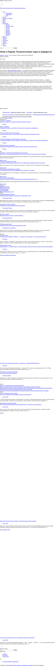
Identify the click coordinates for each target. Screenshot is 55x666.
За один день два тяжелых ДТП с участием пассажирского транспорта (17, 637)
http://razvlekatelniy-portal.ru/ (14, 70)
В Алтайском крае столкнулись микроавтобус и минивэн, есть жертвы (17, 170)
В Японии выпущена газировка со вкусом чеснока (12, 205)
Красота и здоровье (7, 18)
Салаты (7, 28)
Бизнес (4, 17)
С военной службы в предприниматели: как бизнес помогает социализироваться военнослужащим (24, 390)
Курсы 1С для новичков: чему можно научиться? (12, 385)
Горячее (8, 24)
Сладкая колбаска (4, 189)
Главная (5, 654)
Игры (4, 19)
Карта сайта (6, 656)
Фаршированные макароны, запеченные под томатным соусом (15, 195)
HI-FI (4, 21)
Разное (4, 45)
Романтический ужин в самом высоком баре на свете (13, 225)
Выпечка (8, 32)
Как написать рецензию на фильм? (8, 373)
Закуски (8, 30)
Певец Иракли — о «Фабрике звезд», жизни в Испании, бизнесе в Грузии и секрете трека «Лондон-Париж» (26, 246)
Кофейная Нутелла (4, 186)
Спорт (4, 41)
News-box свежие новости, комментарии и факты (21, 665)
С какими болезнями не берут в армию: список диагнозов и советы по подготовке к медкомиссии (24, 140)
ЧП (3, 44)
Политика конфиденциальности (11, 661)
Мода (4, 22)
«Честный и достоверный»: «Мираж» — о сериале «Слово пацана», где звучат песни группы (23, 236)
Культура (5, 37)
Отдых (4, 39)
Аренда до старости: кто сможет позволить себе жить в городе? (15, 121)
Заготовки (8, 33)
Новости (5, 43)
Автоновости (9, 13)
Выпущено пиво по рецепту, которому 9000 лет (11, 215)
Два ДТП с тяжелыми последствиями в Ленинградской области (15, 394)
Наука (4, 36)
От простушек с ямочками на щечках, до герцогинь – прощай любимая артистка (19, 363)
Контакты (5, 655)
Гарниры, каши (9, 26)
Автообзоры (9, 14)
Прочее (7, 35)
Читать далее (3, 160)
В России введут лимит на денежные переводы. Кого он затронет (16, 389)
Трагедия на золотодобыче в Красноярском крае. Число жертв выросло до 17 (19, 179)
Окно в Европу (9, 118)
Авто (4, 11)
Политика (5, 40)
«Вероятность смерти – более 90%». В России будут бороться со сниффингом (19, 128)
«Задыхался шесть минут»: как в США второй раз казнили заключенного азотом (19, 134)
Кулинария (5, 23)
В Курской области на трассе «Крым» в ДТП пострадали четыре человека (18, 521)
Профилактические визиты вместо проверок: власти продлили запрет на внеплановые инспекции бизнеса (26, 388)
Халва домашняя (4, 190)
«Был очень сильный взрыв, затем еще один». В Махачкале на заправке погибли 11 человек (22, 162)
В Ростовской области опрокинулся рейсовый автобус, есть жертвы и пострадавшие (20, 404)
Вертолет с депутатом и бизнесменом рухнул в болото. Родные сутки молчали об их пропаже (23, 154)
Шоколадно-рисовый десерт (7, 191)
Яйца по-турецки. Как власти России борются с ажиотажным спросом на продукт (20, 386)
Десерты (8, 27)
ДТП (7, 15)
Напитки (8, 31)
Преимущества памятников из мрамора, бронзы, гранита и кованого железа (18, 146)
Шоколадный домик (5, 187)
